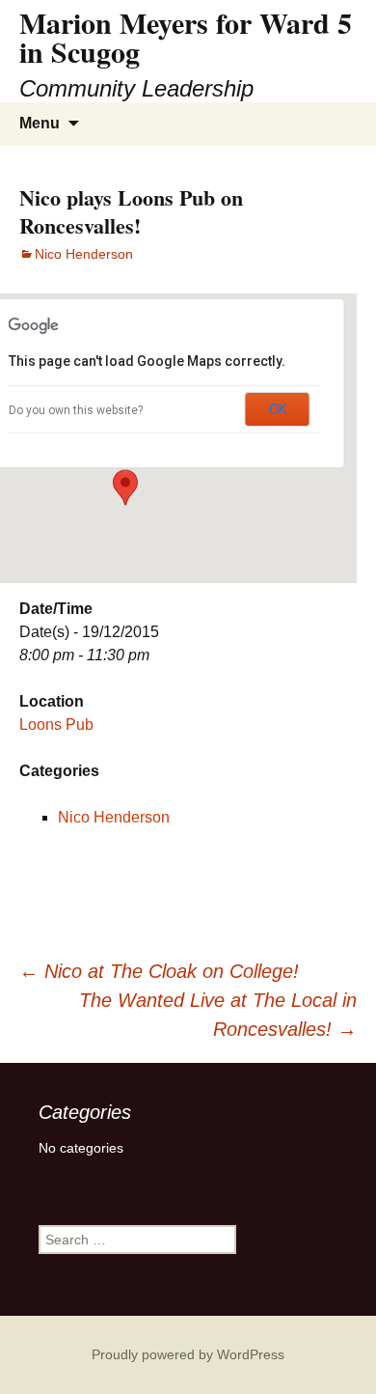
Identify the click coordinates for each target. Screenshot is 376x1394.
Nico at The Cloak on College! (159, 971)
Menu (39, 123)
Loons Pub (56, 724)
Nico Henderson (84, 254)
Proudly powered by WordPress (188, 1354)
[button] (125, 487)
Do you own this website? (76, 410)
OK (277, 409)
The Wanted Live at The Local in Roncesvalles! (218, 1015)
